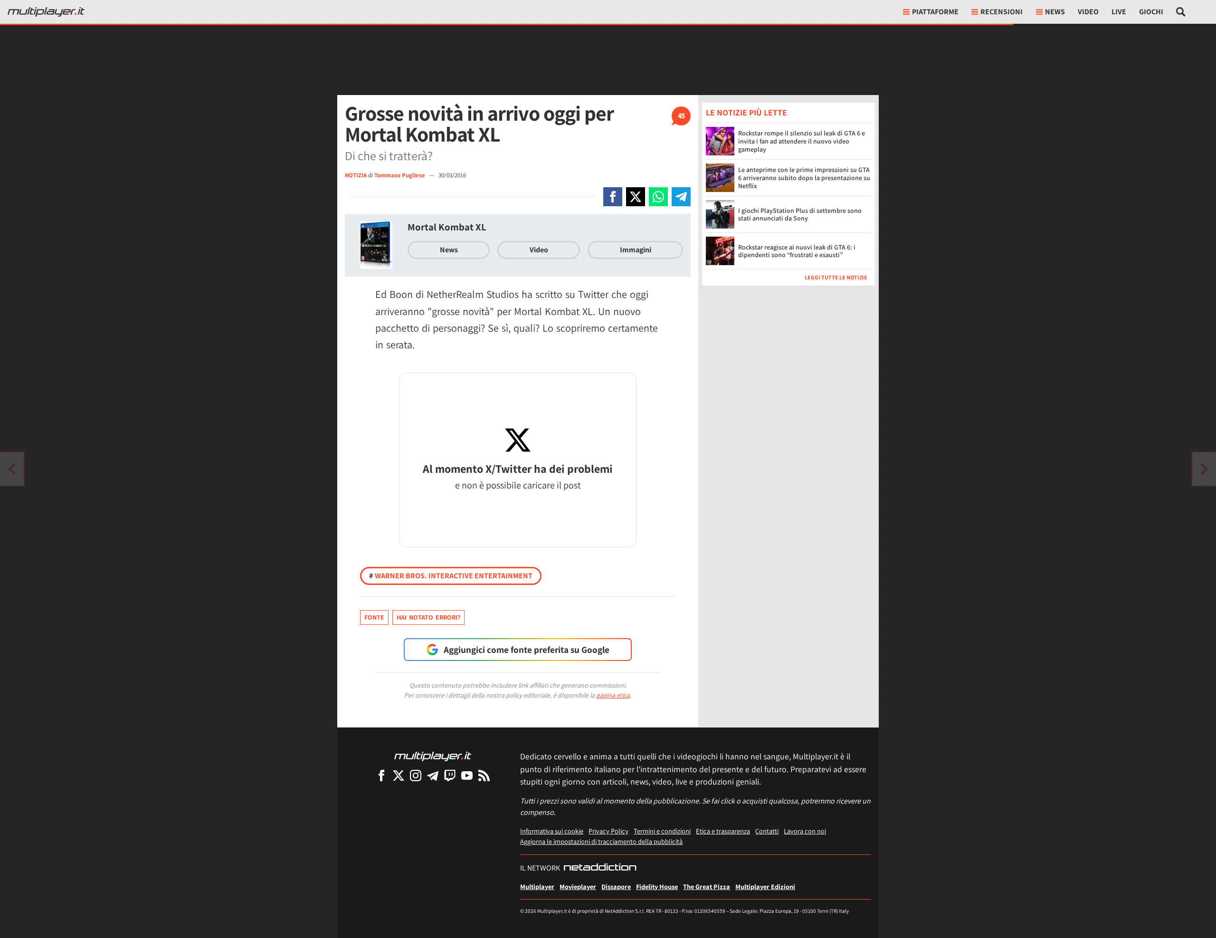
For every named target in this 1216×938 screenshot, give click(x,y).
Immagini (635, 250)
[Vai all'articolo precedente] (1204, 469)
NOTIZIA (356, 175)
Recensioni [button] (1001, 12)
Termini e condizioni (662, 830)
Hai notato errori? (428, 617)
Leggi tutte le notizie (836, 277)
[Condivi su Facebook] (612, 196)
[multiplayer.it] (432, 756)
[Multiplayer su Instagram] (415, 775)
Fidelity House (657, 886)
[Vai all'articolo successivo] (12, 469)
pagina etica (613, 695)
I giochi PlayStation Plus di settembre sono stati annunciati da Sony (800, 214)
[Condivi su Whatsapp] (658, 196)
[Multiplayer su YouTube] (467, 775)
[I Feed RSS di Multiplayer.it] (484, 775)
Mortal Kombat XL (447, 226)
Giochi (1151, 12)
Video (1088, 12)
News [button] (1055, 12)
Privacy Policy (608, 830)
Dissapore (616, 886)
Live (1119, 12)
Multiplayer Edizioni (765, 886)
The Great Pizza (706, 886)
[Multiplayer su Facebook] (381, 775)
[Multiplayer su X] (398, 775)
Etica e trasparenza (723, 830)
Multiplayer (537, 886)
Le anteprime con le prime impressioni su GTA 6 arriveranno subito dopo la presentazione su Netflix (804, 177)
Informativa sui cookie (551, 830)
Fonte (374, 617)
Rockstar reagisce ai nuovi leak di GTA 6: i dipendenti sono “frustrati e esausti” (796, 251)
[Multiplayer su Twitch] (450, 775)
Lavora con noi (805, 830)
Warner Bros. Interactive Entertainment (450, 576)
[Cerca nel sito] (1181, 12)
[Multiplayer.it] (46, 12)
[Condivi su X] (635, 196)
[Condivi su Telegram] (681, 196)
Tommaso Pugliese (400, 175)
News (449, 250)
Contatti (767, 830)
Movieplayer (578, 886)
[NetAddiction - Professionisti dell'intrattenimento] (600, 868)
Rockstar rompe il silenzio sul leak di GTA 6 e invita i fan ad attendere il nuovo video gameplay (801, 141)
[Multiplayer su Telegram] (432, 775)
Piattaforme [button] (935, 12)
